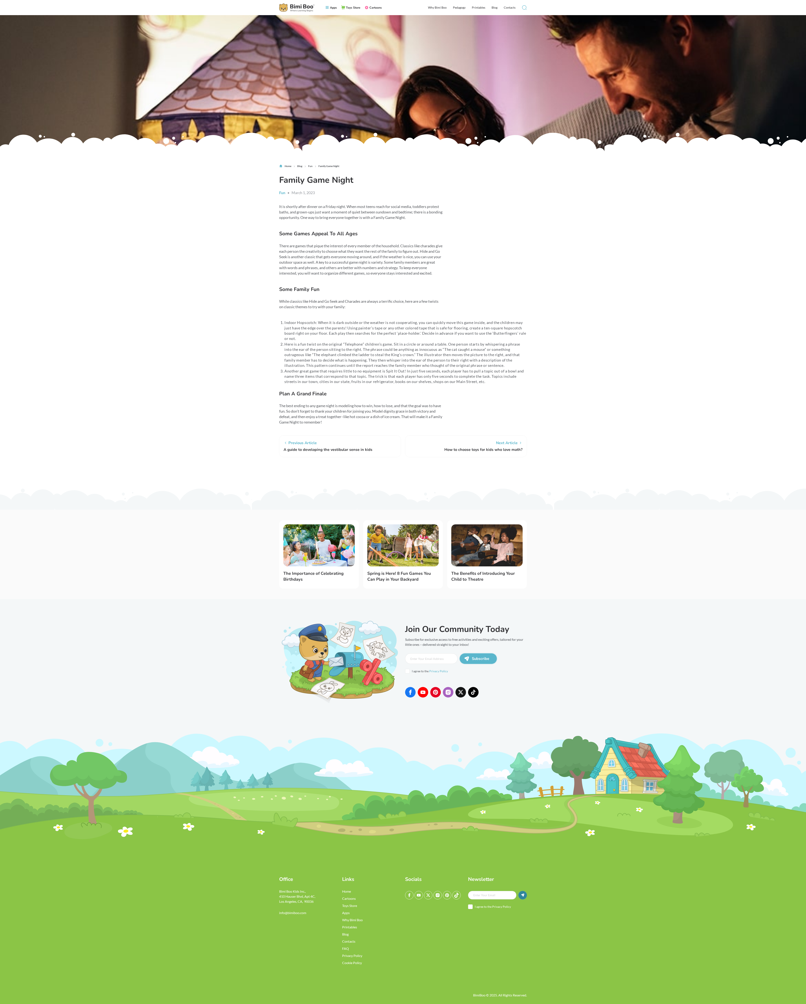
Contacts (510, 7)
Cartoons (349, 898)
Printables (478, 7)
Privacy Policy (438, 671)
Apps (346, 913)
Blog (494, 7)
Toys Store (349, 906)
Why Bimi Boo (437, 7)
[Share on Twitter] (297, 473)
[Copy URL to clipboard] (322, 473)
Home (346, 891)
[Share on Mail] (309, 473)
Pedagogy (459, 7)
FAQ (345, 948)
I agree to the (430, 671)
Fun (282, 192)
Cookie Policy (352, 963)
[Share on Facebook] (284, 473)
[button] (524, 7)
